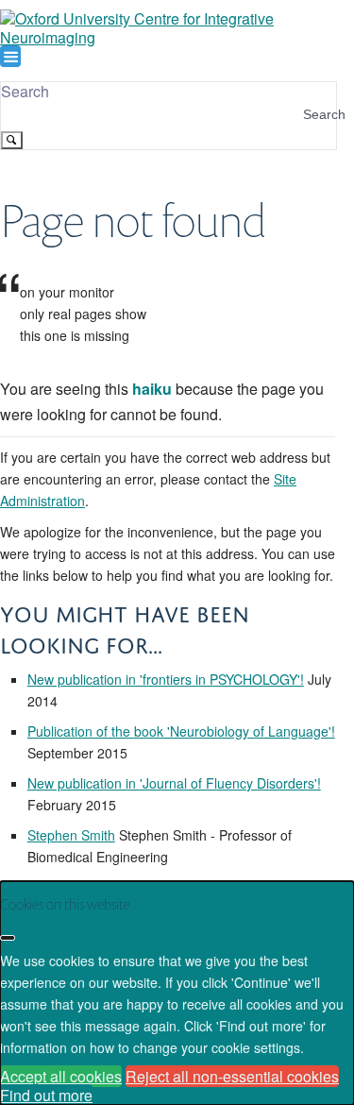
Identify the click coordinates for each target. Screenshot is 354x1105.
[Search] (12, 140)
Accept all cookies (61, 1076)
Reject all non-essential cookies (232, 1076)
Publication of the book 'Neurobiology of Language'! (181, 731)
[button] (10, 56)
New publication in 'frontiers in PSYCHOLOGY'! (165, 679)
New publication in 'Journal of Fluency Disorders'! (174, 783)
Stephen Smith (71, 834)
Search (25, 91)
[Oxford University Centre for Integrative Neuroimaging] (167, 37)
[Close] (7, 938)
